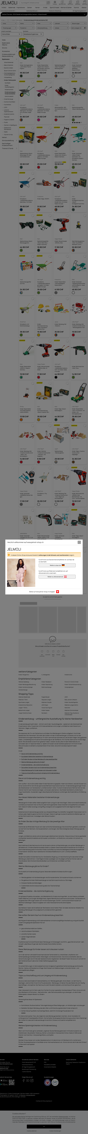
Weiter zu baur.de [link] (55, 565)
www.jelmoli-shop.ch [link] (42, 592)
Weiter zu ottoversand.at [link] (55, 577)
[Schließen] (79, 542)
